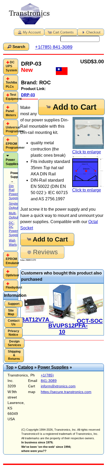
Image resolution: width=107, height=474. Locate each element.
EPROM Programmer (15, 146)
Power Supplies (12, 162)
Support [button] (13, 304)
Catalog (25, 367)
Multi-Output (13, 215)
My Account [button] (32, 32)
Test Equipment (14, 97)
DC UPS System (11, 66)
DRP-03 (28, 95)
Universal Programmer (15, 129)
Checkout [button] (93, 32)
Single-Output (14, 206)
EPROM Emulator (12, 261)
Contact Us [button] (13, 322)
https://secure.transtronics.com (66, 392)
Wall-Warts (13, 242)
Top (10, 367)
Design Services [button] (14, 343)
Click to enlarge (86, 152)
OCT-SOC (90, 321)
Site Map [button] (11, 312)
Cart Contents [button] (63, 32)
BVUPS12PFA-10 (68, 328)
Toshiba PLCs (11, 84)
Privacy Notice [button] (13, 332)
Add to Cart (74, 107)
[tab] (10, 66)
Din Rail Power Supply (14, 192)
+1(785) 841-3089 (53, 47)
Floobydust (14, 287)
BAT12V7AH (37, 319)
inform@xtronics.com (58, 386)
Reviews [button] (45, 252)
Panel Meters (11, 113)
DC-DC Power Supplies (15, 229)
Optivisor (12, 275)
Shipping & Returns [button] (14, 355)
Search (18, 47)
